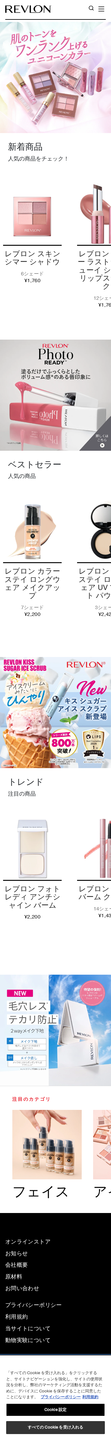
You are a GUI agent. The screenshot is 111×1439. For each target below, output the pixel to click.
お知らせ (16, 1253)
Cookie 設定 (55, 1409)
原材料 (13, 1276)
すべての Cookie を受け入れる (55, 1427)
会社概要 (16, 1265)
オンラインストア (28, 1241)
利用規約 (16, 1316)
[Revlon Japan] (28, 9)
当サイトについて (28, 1328)
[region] (55, 1397)
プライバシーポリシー (33, 1305)
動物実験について (28, 1340)
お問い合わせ (22, 1288)
